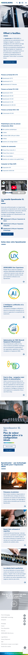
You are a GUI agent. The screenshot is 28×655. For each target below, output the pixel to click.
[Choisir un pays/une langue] (20, 3)
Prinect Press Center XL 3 (9, 150)
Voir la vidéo (9, 446)
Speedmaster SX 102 (8, 96)
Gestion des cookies (6, 646)
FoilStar (5, 138)
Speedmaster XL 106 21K (9, 105)
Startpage (3, 623)
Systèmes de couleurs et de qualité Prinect (13, 159)
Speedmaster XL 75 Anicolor (10, 84)
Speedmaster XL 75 (8, 81)
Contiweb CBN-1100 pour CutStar (11, 135)
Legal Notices (4, 637)
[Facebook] (24, 618)
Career (2, 626)
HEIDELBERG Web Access (7, 633)
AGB (2, 641)
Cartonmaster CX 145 (8, 113)
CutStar (5, 132)
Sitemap (3, 630)
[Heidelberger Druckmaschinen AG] (7, 2)
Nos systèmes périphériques (10, 129)
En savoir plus (7, 234)
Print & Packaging (5, 615)
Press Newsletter (5, 628)
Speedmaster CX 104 (8, 99)
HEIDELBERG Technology (7, 617)
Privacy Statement (5, 639)
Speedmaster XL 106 (8, 102)
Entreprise (3, 619)
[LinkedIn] (24, 615)
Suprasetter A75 (7, 167)
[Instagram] (24, 624)
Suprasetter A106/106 (8, 170)
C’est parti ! (9, 450)
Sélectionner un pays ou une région (9, 644)
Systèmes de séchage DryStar (10, 141)
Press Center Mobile (8, 156)
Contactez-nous (10, 62)
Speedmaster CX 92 (8, 93)
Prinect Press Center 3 (8, 153)
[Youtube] (24, 621)
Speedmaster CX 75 (8, 78)
